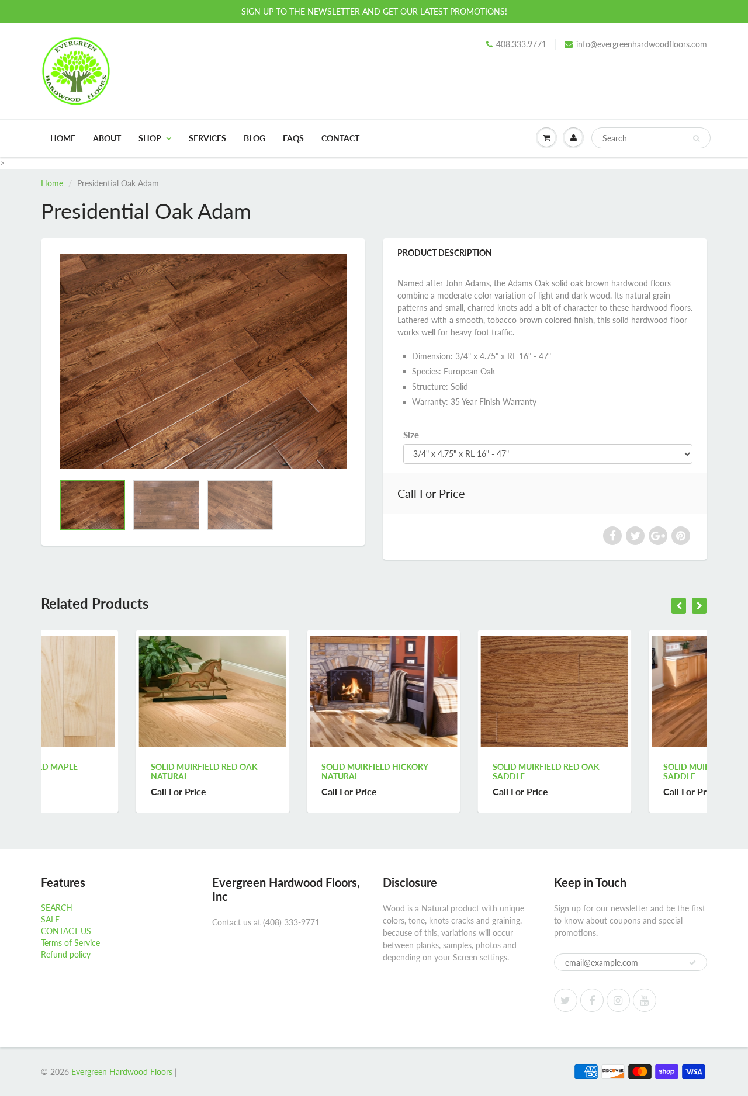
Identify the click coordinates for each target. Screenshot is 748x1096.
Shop (149, 138)
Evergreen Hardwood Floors (121, 1072)
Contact (340, 138)
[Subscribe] (692, 962)
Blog (254, 138)
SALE (50, 919)
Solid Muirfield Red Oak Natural (109, 771)
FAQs (293, 138)
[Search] (696, 138)
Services (207, 138)
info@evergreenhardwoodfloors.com (641, 44)
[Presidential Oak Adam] (203, 361)
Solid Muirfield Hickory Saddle (622, 771)
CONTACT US (66, 931)
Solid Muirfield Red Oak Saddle (450, 771)
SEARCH (56, 908)
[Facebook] (592, 1000)
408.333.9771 (521, 44)
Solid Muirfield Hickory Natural (280, 771)
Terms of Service (70, 943)
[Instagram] (618, 1000)
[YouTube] (644, 1000)
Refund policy (66, 954)
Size (411, 434)
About (107, 138)
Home (62, 138)
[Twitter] (565, 1000)
